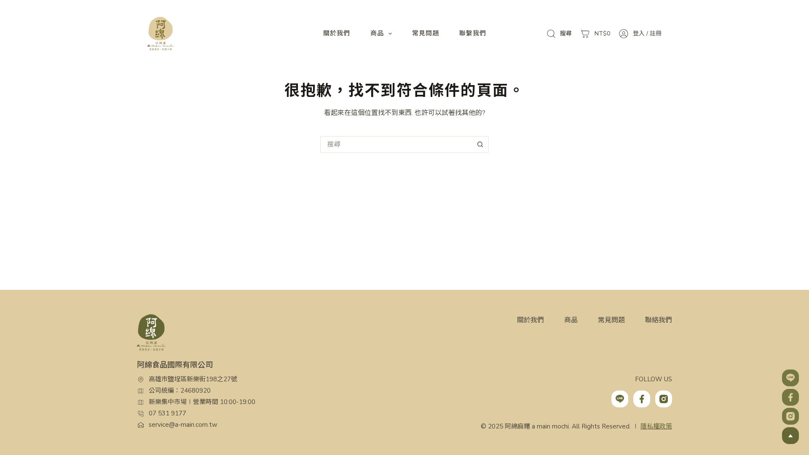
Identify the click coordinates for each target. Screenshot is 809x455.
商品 (377, 33)
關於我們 (336, 33)
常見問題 (425, 33)
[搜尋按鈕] (480, 144)
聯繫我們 (472, 33)
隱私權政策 (656, 426)
